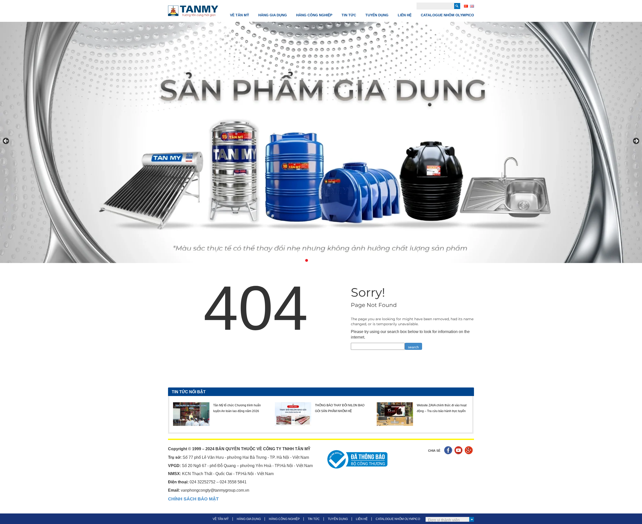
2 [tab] (300, 260)
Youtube (459, 450)
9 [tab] (341, 260)
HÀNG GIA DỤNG (272, 15)
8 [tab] (335, 260)
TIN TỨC (349, 15)
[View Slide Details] (321, 142)
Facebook (448, 450)
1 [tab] (295, 260)
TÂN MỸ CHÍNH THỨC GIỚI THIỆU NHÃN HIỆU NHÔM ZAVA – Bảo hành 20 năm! (442, 411)
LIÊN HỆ (405, 15)
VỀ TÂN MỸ (239, 15)
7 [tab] (329, 260)
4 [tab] (312, 260)
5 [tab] (318, 260)
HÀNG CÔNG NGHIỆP (314, 15)
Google (469, 450)
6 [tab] (324, 260)
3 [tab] (306, 260)
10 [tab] (347, 260)
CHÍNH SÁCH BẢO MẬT (193, 498)
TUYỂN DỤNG (376, 15)
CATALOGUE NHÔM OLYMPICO (447, 15)
